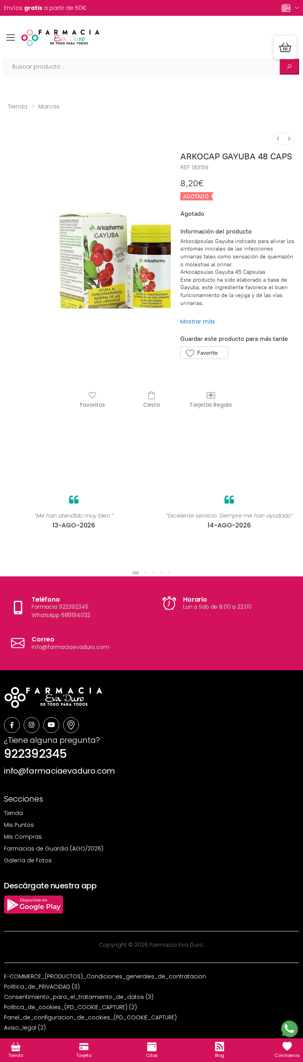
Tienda (17, 106)
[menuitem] (278, 138)
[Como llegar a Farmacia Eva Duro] (71, 725)
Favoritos (92, 404)
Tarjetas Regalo (210, 404)
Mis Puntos (19, 825)
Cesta (151, 404)
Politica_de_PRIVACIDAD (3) (42, 987)
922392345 (35, 753)
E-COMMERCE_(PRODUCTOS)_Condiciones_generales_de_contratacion (105, 976)
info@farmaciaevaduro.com (59, 770)
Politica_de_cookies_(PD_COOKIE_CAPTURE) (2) (70, 1007)
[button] (285, 47)
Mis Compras (23, 837)
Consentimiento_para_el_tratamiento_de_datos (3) (78, 997)
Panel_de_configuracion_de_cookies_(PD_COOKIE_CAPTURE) (90, 1017)
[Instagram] (31, 725)
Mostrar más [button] (197, 321)
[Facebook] (12, 725)
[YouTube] (51, 725)
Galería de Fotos (28, 860)
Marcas (49, 106)
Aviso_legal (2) (25, 1028)
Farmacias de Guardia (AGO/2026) (53, 849)
